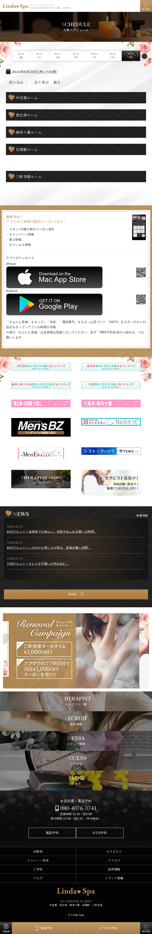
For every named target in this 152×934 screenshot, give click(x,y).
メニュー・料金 (38, 860)
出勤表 (38, 851)
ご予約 (38, 869)
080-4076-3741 (78, 807)
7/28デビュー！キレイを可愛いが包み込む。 (38, 563)
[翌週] (144, 56)
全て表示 (41, 82)
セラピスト (114, 851)
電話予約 (52, 832)
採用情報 (114, 869)
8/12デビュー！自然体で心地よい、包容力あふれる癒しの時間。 (52, 531)
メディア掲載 (114, 878)
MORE (72, 594)
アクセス (114, 860)
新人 (57, 82)
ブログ (38, 878)
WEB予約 (99, 832)
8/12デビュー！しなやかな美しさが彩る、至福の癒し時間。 (49, 547)
